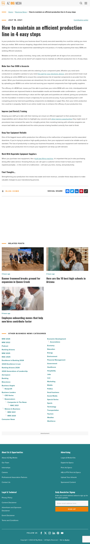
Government (52, 363)
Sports (49, 403)
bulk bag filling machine (44, 158)
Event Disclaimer (8, 515)
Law (48, 378)
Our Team (5, 462)
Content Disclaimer (9, 502)
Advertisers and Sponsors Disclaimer (11, 509)
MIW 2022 (6, 342)
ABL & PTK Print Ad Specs (71, 472)
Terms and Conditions (10, 520)
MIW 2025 (6, 353)
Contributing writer (81, 20)
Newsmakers (10, 399)
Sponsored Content (68, 482)
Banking (5, 378)
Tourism (50, 414)
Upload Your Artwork (69, 477)
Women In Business (12, 409)
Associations (55, 342)
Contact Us (6, 482)
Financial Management (56, 360)
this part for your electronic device (51, 74)
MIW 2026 (6, 339)
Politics (50, 388)
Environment (52, 356)
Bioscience (6, 382)
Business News (21, 12)
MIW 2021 (11, 412)
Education (51, 349)
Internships (6, 467)
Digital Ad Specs (67, 462)
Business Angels (8, 385)
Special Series (52, 399)
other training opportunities (61, 119)
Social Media (52, 396)
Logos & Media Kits (68, 457)
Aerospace (6, 375)
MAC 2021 (14, 405)
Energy (50, 353)
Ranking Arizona (8, 349)
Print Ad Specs (66, 467)
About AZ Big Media (9, 457)
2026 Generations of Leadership (15, 371)
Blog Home (12, 191)
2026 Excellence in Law (11, 364)
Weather (50, 417)
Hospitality (51, 370)
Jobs (49, 374)
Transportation (53, 410)
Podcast (5, 346)
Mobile (50, 385)
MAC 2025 (6, 357)
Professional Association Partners (14, 477)
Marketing (51, 381)
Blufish (67, 540)
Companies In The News (17, 402)
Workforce (51, 421)
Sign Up (72, 509)
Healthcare (51, 367)
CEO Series (9, 395)
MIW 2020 (11, 415)
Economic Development (56, 339)
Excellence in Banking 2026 (13, 360)
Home (10, 12)
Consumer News (8, 419)
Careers (5, 472)
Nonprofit (8, 388)
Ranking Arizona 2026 (11, 367)
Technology (51, 406)
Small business (53, 392)
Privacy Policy (7, 497)
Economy (50, 345)
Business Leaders (9, 392)
